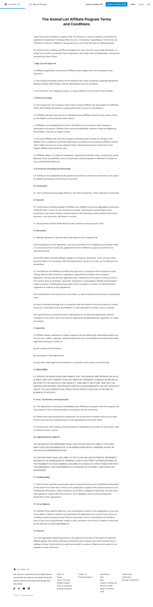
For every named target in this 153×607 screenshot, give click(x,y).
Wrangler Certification (130, 580)
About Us (60, 574)
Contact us (82, 574)
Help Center (104, 574)
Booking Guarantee (64, 589)
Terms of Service (63, 580)
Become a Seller (106, 586)
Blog (102, 580)
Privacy (60, 577)
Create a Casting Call (108, 583)
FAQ (101, 577)
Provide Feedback (85, 577)
